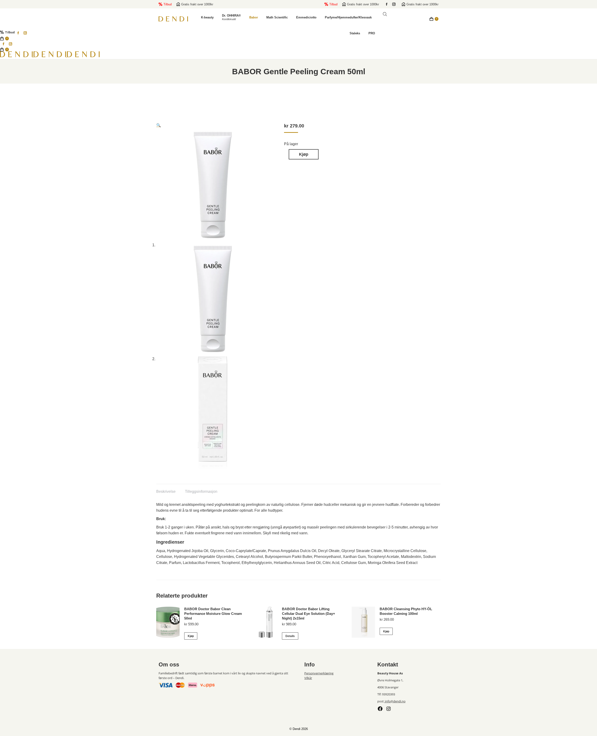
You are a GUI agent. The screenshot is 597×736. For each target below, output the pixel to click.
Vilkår (308, 678)
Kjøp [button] (191, 636)
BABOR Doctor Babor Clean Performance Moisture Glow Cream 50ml (213, 613)
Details (290, 636)
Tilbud (167, 4)
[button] (158, 125)
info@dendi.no (395, 701)
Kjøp (303, 154)
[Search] (419, 20)
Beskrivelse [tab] (166, 491)
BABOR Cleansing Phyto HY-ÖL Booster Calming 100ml (406, 611)
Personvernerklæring (318, 673)
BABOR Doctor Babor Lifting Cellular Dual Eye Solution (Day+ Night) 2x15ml (308, 613)
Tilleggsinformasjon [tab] (201, 491)
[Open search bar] (385, 14)
